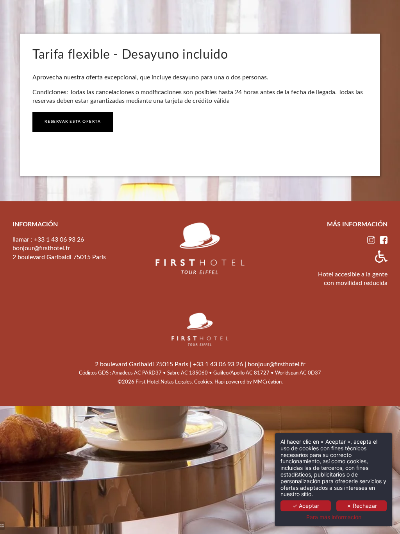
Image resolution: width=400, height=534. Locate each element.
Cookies (203, 382)
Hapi (220, 382)
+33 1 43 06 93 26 (59, 240)
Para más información (333, 517)
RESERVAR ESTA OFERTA (73, 122)
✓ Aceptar (306, 505)
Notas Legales (176, 382)
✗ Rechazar (361, 505)
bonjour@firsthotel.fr (41, 248)
